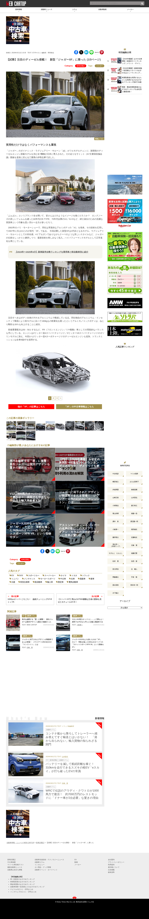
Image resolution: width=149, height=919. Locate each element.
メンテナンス (29, 579)
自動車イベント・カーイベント (46, 870)
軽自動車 (38, 582)
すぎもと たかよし (115, 553)
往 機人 (134, 569)
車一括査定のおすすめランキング (22, 879)
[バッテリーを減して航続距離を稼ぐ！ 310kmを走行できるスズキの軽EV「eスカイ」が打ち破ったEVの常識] (25, 764)
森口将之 (134, 505)
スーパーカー (50, 575)
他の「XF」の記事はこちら (31, 406)
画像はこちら (99, 139)
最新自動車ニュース (14, 867)
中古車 (63, 579)
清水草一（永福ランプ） (115, 545)
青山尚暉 (116, 513)
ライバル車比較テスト (15, 865)
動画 (76, 862)
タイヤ (63, 575)
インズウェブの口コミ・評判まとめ (23, 892)
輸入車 (50, 582)
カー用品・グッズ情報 (43, 867)
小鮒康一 (80, 625)
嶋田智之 (116, 482)
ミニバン (15, 579)
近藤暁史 (134, 537)
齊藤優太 (116, 577)
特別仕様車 (25, 582)
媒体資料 (111, 872)
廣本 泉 (116, 521)
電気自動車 (73, 582)
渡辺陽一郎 (134, 521)
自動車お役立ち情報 (14, 870)
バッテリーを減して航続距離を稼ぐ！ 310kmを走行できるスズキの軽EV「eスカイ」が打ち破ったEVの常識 (72, 767)
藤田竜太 (116, 537)
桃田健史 (134, 529)
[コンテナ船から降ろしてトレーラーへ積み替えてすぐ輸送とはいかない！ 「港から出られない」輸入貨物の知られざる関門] (25, 734)
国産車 (82, 579)
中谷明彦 (116, 474)
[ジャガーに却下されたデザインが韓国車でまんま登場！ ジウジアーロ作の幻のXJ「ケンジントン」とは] (13, 643)
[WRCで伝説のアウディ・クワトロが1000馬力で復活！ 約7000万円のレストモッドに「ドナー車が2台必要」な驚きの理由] (25, 791)
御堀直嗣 (134, 489)
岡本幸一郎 (134, 585)
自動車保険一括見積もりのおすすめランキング (27, 887)
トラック (86, 575)
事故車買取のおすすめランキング (22, 884)
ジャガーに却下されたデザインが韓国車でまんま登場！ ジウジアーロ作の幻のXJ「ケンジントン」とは (37, 641)
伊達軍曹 (116, 489)
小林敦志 (116, 505)
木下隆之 (116, 593)
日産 (13, 582)
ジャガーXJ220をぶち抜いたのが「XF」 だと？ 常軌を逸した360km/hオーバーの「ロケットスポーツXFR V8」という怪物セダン (88, 643)
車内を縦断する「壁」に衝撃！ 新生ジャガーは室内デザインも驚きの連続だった (37, 620)
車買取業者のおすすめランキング (22, 882)
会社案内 (111, 860)
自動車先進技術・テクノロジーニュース (49, 860)
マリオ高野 (134, 474)
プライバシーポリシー (116, 862)
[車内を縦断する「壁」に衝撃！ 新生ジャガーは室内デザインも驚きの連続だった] (13, 623)
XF (64, 151)
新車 (92, 579)
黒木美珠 (116, 585)
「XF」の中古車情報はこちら (79, 406)
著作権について (113, 867)
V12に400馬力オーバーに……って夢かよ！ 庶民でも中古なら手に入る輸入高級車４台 (88, 620)
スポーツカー (33, 575)
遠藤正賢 (134, 553)
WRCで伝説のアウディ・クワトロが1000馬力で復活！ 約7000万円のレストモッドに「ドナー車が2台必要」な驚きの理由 (72, 794)
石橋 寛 (30, 647)
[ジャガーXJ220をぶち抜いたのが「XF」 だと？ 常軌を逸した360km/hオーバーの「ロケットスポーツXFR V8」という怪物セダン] (63, 643)
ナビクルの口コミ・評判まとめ (21, 889)
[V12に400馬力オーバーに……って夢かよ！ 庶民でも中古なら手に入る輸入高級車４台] (63, 623)
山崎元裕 (116, 497)
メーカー (77, 865)
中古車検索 (11, 862)
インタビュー (39, 865)
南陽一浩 (134, 513)
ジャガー (99, 66)
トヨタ (74, 575)
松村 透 (116, 561)
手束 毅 (134, 577)
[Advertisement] (55, 687)
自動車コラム (31, 616)
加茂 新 (134, 561)
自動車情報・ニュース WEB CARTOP (20, 843)
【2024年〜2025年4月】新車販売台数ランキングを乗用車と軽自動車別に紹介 (51, 252)
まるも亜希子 (134, 482)
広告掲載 (111, 870)
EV (12, 575)
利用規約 (111, 865)
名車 (73, 579)
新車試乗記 (81, 66)
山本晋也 (65, 756)
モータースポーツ (47, 579)
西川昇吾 (116, 569)
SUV (21, 575)
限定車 (61, 582)
